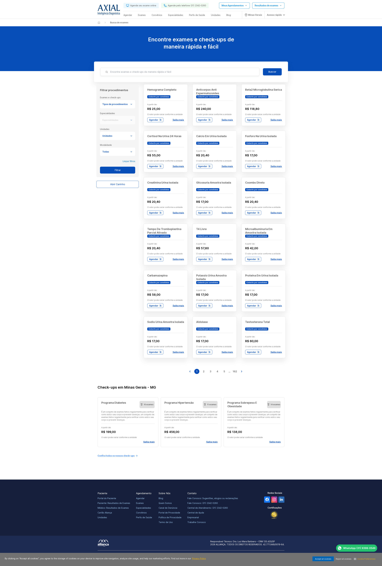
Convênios (141, 512)
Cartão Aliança (105, 512)
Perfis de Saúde (144, 517)
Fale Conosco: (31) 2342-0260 (202, 503)
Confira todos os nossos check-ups (116, 455)
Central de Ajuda (195, 512)
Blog (161, 498)
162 (235, 371)
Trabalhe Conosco (196, 522)
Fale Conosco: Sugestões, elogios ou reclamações (212, 498)
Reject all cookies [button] (343, 559)
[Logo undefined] (109, 11)
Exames (140, 503)
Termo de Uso (166, 522)
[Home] (99, 22)
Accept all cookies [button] (323, 559)
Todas (105, 151)
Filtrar (118, 170)
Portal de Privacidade (169, 512)
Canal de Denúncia (168, 508)
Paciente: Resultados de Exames (114, 503)
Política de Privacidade (170, 517)
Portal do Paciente (107, 498)
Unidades (107, 136)
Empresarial (193, 517)
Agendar (153, 120)
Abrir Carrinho (117, 184)
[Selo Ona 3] (274, 515)
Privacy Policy (199, 558)
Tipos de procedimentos (115, 104)
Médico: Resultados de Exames (113, 508)
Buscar (272, 71)
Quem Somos (165, 503)
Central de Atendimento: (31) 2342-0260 (207, 508)
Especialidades (110, 120)
